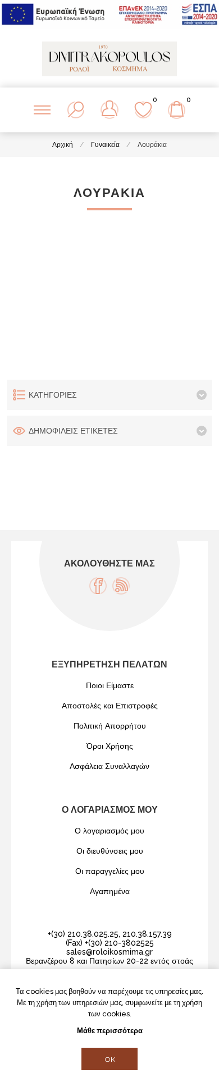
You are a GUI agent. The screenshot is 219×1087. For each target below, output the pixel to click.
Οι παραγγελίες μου (109, 871)
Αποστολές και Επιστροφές (110, 705)
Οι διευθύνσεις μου (109, 850)
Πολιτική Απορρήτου (110, 725)
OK (109, 1059)
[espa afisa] (109, 25)
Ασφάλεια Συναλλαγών (109, 766)
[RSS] (121, 586)
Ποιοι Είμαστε (110, 685)
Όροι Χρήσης (109, 745)
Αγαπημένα (110, 891)
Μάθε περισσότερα (110, 1030)
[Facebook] (98, 586)
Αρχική (62, 145)
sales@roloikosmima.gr (109, 951)
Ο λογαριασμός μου (109, 830)
